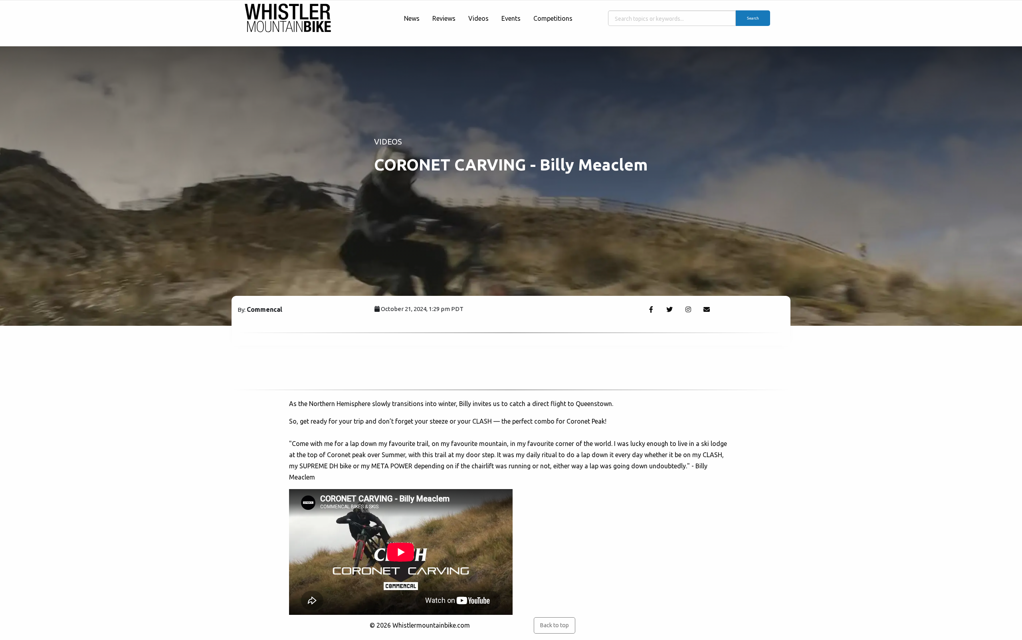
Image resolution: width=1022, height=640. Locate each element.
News (412, 18)
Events (511, 18)
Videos (478, 18)
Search (753, 18)
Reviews (444, 18)
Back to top (554, 625)
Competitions (552, 18)
